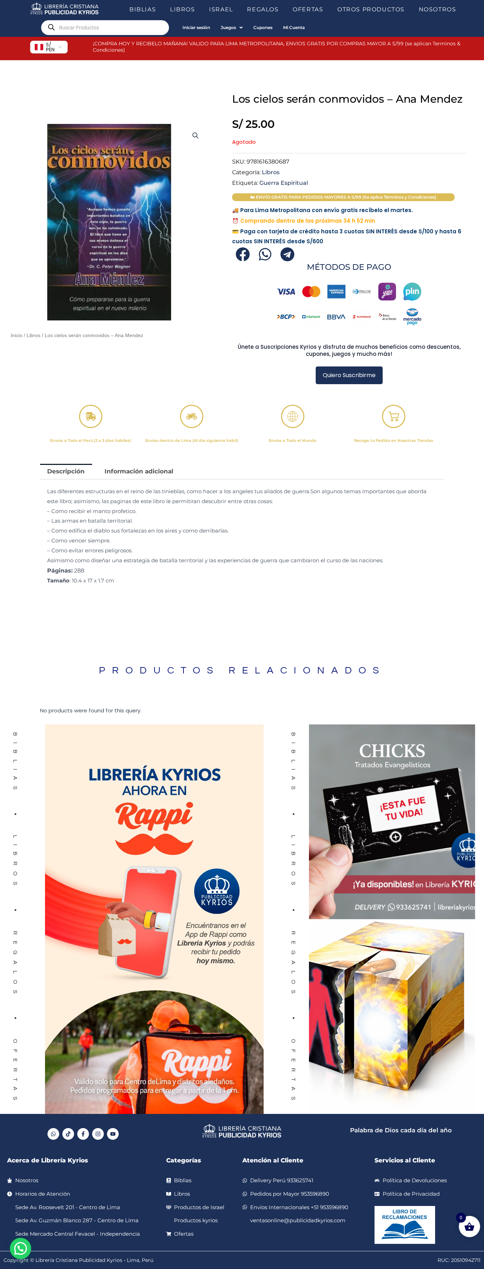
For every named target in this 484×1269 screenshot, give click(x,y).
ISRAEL (221, 9)
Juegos (228, 27)
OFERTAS (308, 9)
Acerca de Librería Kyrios (47, 1160)
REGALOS (262, 9)
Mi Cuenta (294, 27)
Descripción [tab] (66, 471)
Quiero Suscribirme (349, 375)
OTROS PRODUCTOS (371, 9)
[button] (159, 9)
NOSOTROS (437, 9)
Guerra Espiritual (283, 182)
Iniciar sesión (196, 27)
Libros (33, 335)
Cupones (262, 27)
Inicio (16, 335)
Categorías (183, 1160)
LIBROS (182, 9)
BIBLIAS (142, 9)
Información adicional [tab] (139, 471)
